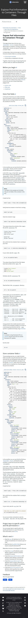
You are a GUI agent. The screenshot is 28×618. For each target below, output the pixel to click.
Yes (5, 579)
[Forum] (3, 600)
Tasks (19, 27)
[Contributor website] (25, 597)
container (11, 362)
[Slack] (25, 603)
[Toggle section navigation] (16, 21)
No (10, 579)
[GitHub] (25, 600)
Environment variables (10, 56)
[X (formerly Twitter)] (3, 611)
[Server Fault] (2, 603)
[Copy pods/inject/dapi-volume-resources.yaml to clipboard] (25, 369)
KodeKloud (7, 89)
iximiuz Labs (8, 85)
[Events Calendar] (25, 606)
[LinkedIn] (3, 606)
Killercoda (7, 87)
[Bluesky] (3, 608)
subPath (6, 336)
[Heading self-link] (16, 67)
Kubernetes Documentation (9, 27)
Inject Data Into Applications (11, 29)
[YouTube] (3, 597)
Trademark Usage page (14, 610)
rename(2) (22, 328)
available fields (16, 544)
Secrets (16, 531)
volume (8, 45)
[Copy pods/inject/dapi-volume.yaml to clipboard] (25, 105)
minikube (23, 79)
